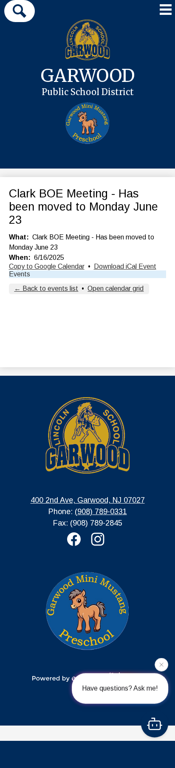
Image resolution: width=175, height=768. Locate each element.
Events (19, 274)
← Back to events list (46, 288)
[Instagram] (99, 539)
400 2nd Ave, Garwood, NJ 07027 (88, 500)
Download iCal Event (125, 266)
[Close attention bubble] (161, 664)
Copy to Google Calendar (47, 266)
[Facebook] (76, 539)
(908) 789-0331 (101, 511)
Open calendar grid (116, 288)
